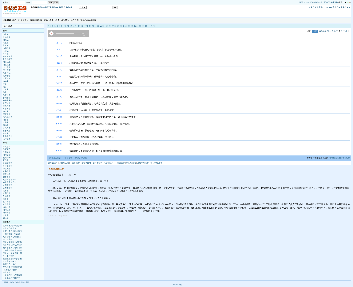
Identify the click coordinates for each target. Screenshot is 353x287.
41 (151, 26)
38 (143, 26)
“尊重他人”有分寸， (11, 270)
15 (79, 26)
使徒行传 (6, 158)
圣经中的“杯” (8, 256)
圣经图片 (62, 7)
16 (82, 26)
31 (124, 26)
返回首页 (302, 2)
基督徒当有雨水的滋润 (12, 242)
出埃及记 (6, 37)
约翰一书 (6, 207)
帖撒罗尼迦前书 (9, 180)
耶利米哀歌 (7, 100)
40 (148, 26)
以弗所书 (6, 171)
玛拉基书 (6, 139)
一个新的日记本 (9, 272)
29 (118, 26)
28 (115, 26)
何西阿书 (6, 109)
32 (126, 26)
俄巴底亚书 (7, 117)
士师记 (6, 51)
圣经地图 (69, 7)
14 (76, 26)
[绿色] (347, 2)
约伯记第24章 (81, 158)
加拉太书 (6, 169)
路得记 (6, 54)
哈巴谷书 (6, 128)
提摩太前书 (7, 185)
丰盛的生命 (120, 163)
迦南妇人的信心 (9, 264)
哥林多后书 (7, 166)
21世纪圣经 (64, 163)
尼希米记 (6, 76)
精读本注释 (86, 163)
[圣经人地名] (332, 31)
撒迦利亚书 (7, 136)
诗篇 (5, 84)
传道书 (6, 89)
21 (96, 26)
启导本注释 (97, 163)
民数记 (6, 43)
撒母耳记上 (7, 56)
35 (135, 26)
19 (90, 26)
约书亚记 (6, 48)
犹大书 (6, 215)
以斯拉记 (6, 73)
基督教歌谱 (14, 282)
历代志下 (6, 70)
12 (71, 26)
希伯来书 (6, 196)
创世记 (6, 34)
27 (113, 26)
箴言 (5, 87)
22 (98, 26)
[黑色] (345, 2)
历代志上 (6, 67)
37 (140, 26)
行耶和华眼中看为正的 (12, 250)
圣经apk (55, 7)
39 (146, 26)
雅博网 (5, 282)
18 (87, 26)
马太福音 (6, 147)
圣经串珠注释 (143, 163)
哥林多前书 (7, 163)
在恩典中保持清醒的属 (12, 267)
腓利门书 (6, 193)
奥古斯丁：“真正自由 (12, 237)
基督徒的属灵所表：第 (12, 253)
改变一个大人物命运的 (12, 231)
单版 (309, 31)
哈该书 (6, 133)
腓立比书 (6, 174)
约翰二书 (6, 210)
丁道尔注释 (75, 163)
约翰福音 (6, 155)
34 (132, 26)
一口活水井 (7, 239)
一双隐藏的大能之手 (11, 278)
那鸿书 (6, 125)
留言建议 (309, 2)
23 (101, 25)
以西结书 (6, 103)
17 (84, 26)
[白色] (343, 2)
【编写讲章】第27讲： (12, 234)
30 (121, 26)
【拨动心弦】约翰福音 (12, 275)
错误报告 (346, 158)
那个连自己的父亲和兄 (12, 245)
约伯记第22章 (55, 158)
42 (154, 26)
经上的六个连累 (9, 228)
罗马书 (6, 160)
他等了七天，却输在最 (12, 248)
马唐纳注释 (108, 163)
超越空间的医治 (9, 261)
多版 (315, 31)
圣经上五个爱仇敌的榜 (12, 259)
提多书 (6, 191)
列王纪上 (6, 62)
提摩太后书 (7, 188)
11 (68, 26)
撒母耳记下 (7, 59)
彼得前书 (6, 202)
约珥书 (6, 111)
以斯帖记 (6, 78)
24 (104, 26)
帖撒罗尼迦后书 (9, 182)
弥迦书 (6, 122)
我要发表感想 (335, 158)
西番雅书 (6, 131)
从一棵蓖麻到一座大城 (12, 226)
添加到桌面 (318, 2)
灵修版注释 (53, 163)
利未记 (6, 40)
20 (93, 26)
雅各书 (6, 199)
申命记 (6, 45)
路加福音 (6, 152)
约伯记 (6, 81)
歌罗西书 (6, 177)
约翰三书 (6, 213)
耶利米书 (6, 98)
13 (73, 26)
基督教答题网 (24, 282)
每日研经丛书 (156, 163)
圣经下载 (48, 7)
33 (129, 26)
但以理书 (6, 106)
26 (110, 26)
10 (65, 26)
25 (107, 26)
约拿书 (6, 120)
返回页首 (68, 158)
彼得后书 (6, 204)
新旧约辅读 (131, 163)
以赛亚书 (6, 95)
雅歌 (5, 92)
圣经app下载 (177, 285)
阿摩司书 (6, 114)
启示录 (6, 218)
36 (137, 26)
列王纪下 (6, 65)
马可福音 (6, 149)
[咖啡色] (350, 2)
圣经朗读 (41, 7)
